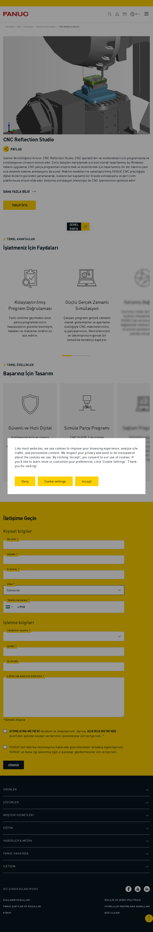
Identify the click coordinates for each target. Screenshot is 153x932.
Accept (87, 481)
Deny (25, 481)
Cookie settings (55, 481)
